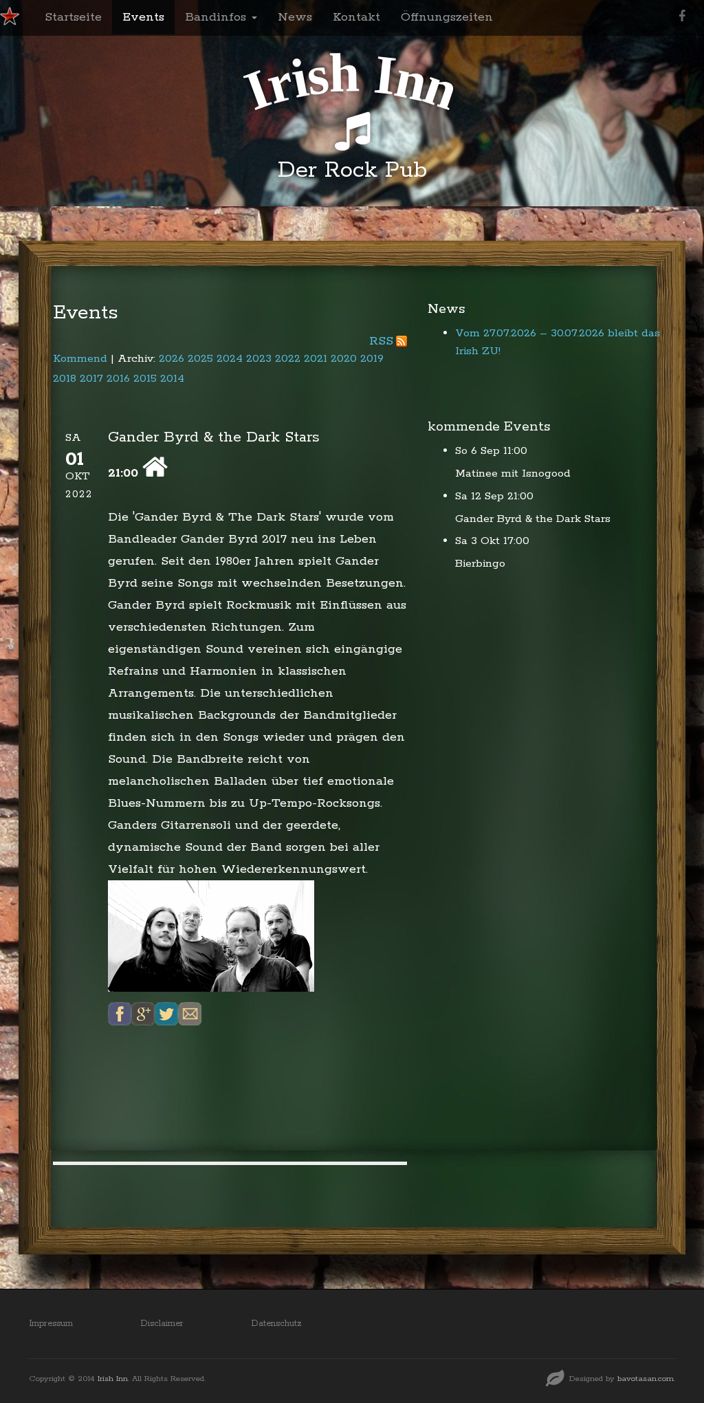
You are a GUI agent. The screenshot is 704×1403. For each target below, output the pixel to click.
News (295, 17)
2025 (200, 358)
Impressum (51, 1323)
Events (143, 17)
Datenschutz (276, 1323)
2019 (372, 358)
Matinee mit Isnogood (513, 473)
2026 (171, 358)
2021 (315, 358)
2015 (145, 378)
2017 (91, 378)
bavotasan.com (645, 1378)
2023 (259, 358)
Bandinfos (217, 17)
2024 (230, 358)
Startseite (73, 17)
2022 (287, 358)
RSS (381, 341)
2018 (64, 378)
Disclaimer (162, 1323)
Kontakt (356, 17)
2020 (344, 358)
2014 (172, 378)
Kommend (80, 358)
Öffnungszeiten (447, 17)
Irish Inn (113, 1378)
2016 (118, 378)
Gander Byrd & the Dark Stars (532, 519)
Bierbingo (480, 563)
